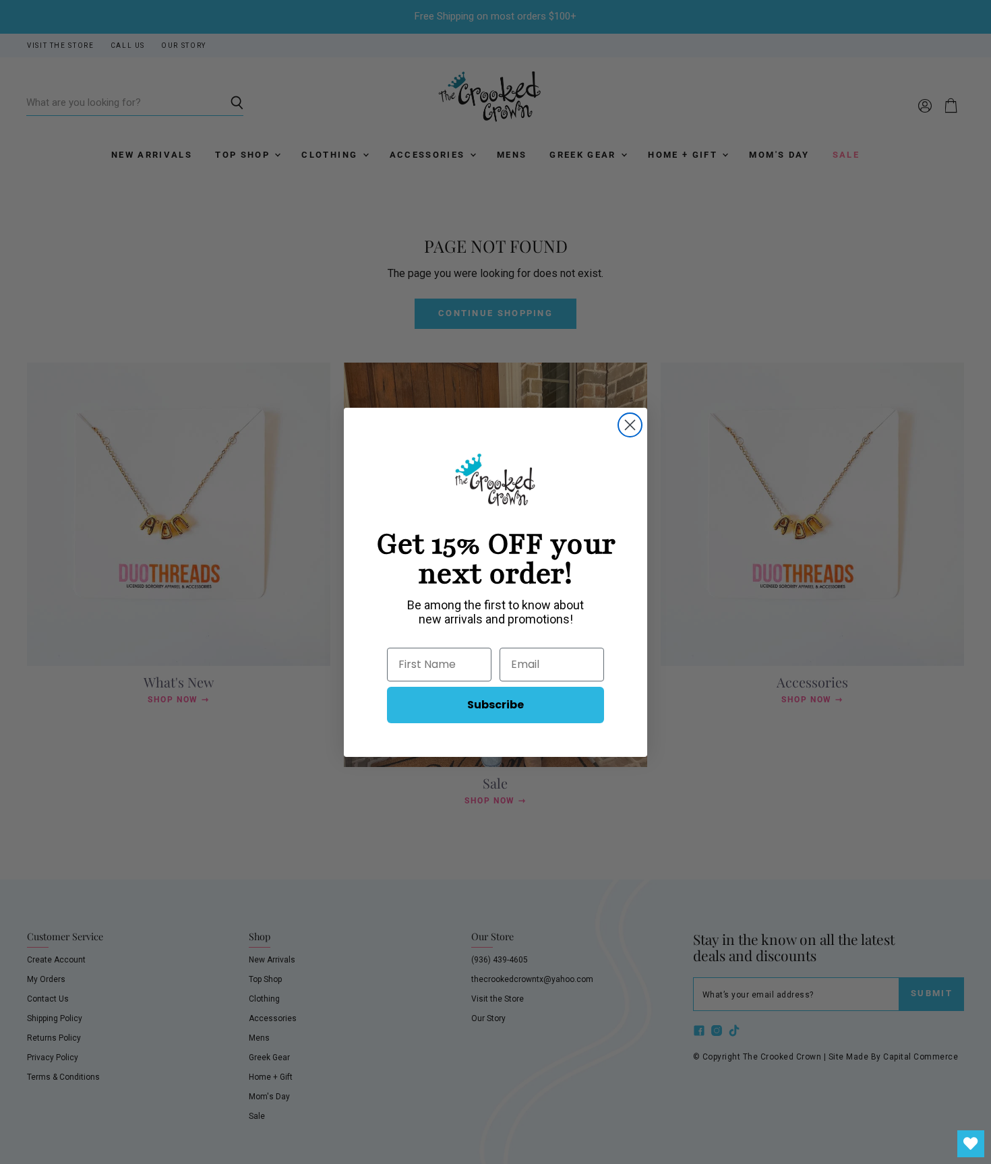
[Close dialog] (630, 425)
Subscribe (495, 704)
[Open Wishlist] (970, 1143)
